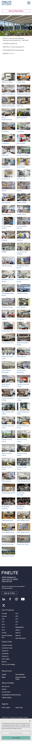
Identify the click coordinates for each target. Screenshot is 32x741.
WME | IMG (5, 155)
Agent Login (19, 707)
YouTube (23, 599)
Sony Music (5, 131)
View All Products (20, 638)
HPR (16, 616)
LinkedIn (4, 599)
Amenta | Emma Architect (22, 253)
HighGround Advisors (8, 94)
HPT (16, 619)
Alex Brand (20, 319)
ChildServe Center (22, 293)
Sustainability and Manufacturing (11, 695)
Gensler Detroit (21, 202)
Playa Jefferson (21, 356)
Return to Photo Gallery (16, 11)
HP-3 (3, 627)
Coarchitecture (6, 202)
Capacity (4, 319)
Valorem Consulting (23, 155)
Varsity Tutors (6, 167)
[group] (16, 35)
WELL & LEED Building (8, 664)
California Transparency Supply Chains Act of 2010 (15, 718)
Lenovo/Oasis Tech (7, 331)
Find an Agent (6, 707)
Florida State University (20, 494)
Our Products (8, 610)
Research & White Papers (20, 678)
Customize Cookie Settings (16, 733)
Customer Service (7, 645)
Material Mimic (19, 627)
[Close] (30, 721)
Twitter (4, 605)
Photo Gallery (6, 659)
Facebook (10, 599)
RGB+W (4, 662)
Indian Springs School (23, 481)
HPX (16, 622)
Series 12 (18, 633)
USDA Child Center (7, 520)
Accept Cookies (16, 738)
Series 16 (18, 635)
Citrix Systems (21, 307)
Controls (4, 616)
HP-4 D (12, 53)
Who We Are (5, 686)
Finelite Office (21, 82)
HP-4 (3, 630)
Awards (4, 674)
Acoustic (4, 613)
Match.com (20, 106)
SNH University (6, 481)
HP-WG (4, 633)
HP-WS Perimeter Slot (7, 636)
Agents (5, 704)
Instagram (16, 599)
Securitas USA (21, 179)
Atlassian (4, 240)
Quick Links (7, 641)
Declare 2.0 (5, 656)
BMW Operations (22, 117)
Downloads (5, 653)
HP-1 (3, 622)
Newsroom (7, 671)
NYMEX (4, 252)
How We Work (6, 692)
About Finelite (8, 683)
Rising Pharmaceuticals (7, 118)
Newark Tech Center (8, 544)
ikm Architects (21, 143)
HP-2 (3, 624)
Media (3, 677)
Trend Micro (20, 131)
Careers (4, 689)
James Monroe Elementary (6, 371)
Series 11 (17, 630)
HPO (16, 613)
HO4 (3, 619)
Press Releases (19, 674)
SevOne (4, 191)
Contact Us (5, 651)
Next (30, 28)
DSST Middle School (23, 520)
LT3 (16, 624)
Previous (2, 28)
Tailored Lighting (6, 697)
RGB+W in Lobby (7, 82)
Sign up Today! (9, 593)
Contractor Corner (7, 648)
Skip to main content (6, 4)
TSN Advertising (7, 266)
